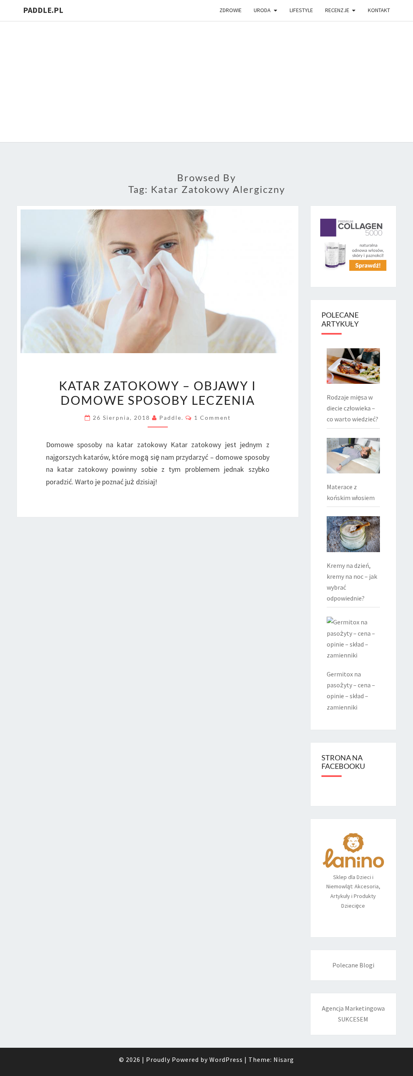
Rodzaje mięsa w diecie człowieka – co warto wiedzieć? (352, 408)
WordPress (226, 1059)
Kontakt (379, 10)
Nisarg (283, 1059)
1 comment (212, 417)
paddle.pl (43, 10)
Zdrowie (230, 10)
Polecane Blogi (353, 965)
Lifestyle (301, 10)
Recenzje (337, 10)
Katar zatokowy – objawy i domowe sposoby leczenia (157, 392)
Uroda (262, 10)
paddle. (171, 417)
